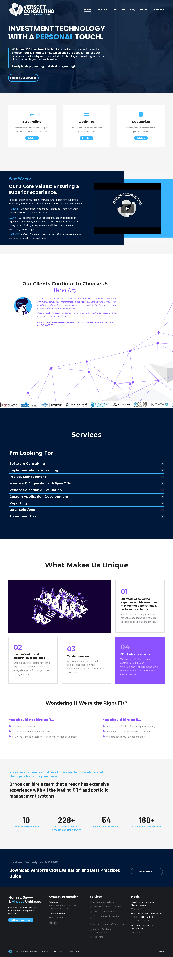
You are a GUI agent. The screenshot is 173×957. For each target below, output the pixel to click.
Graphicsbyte (74, 951)
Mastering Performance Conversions (143, 927)
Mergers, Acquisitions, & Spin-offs (108, 918)
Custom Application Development (103, 930)
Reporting (98, 936)
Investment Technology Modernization (143, 903)
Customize (141, 122)
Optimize (86, 122)
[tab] (86, 464)
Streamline (31, 122)
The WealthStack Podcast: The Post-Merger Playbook (146, 915)
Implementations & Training (107, 906)
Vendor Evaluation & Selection (108, 924)
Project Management (104, 911)
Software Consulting (103, 902)
